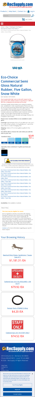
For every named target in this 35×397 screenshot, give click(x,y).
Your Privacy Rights (17, 385)
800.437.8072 (10, 358)
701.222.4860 (24, 358)
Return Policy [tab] (4, 208)
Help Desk (12, 11)
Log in (32, 11)
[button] (27, 19)
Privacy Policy (5, 370)
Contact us (5, 228)
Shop (7, 27)
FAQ (2, 369)
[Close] (32, 374)
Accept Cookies (17, 394)
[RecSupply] (17, 4)
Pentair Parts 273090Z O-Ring (17, 308)
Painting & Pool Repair (16, 27)
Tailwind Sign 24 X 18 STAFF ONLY (17, 333)
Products (3, 11)
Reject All (17, 389)
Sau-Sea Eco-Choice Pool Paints (9, 28)
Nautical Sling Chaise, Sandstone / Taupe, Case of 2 (17, 256)
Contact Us (22, 11)
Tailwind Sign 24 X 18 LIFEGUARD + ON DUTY (17, 283)
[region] (17, 384)
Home (2, 27)
